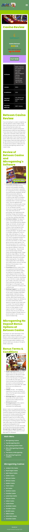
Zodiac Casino (10, 475)
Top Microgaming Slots (13, 443)
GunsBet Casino (10, 508)
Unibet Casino (10, 501)
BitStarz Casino (10, 481)
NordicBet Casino (11, 506)
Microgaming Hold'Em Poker (14, 445)
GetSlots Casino (11, 491)
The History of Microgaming (14, 452)
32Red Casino (10, 513)
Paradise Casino (11, 493)
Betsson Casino (10, 478)
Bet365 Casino (10, 511)
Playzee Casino (10, 498)
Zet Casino (9, 488)
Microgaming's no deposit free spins (12, 429)
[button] (27, 5)
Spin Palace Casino (11, 473)
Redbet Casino (10, 483)
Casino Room (10, 503)
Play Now (14, 59)
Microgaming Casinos (12, 440)
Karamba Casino (11, 518)
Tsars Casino (10, 486)
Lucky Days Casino (11, 496)
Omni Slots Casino (11, 516)
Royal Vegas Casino (12, 470)
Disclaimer (14, 527)
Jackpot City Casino (12, 468)
